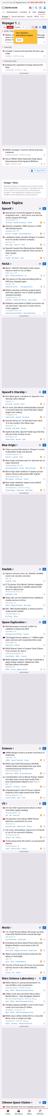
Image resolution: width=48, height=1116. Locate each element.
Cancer (26, 760)
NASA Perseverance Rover (24, 990)
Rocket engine (10, 490)
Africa (7, 605)
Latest (10, 27)
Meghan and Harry (21, 950)
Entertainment (12, 12)
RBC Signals (9, 479)
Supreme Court (10, 826)
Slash (19, 798)
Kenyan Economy (16, 605)
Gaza (7, 961)
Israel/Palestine (20, 961)
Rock (23, 798)
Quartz (26, 479)
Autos (23, 404)
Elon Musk (15, 258)
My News (19, 1114)
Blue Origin (9, 245)
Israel (12, 961)
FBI (10, 815)
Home (7, 1114)
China (23, 245)
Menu (29, 1114)
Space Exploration (18, 16)
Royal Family (32, 950)
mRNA (7, 760)
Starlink (15, 234)
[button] (23, 27)
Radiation (8, 787)
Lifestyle (23, 12)
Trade (7, 849)
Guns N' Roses (10, 798)
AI (30, 12)
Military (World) (22, 669)
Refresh (40, 1114)
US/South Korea (10, 939)
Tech (34, 12)
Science (41, 12)
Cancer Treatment (17, 760)
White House (21, 826)
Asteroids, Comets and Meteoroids (12, 287)
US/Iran (7, 837)
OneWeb (8, 581)
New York (16, 815)
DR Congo (27, 605)
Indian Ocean (9, 417)
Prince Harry (9, 950)
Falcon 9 (8, 234)
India (22, 258)
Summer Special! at (22, 2)
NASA (36, 16)
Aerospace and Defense (28, 287)
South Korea (22, 939)
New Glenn (29, 490)
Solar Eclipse (32, 300)
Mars (7, 275)
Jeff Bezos (18, 479)
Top (4, 27)
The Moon (8, 222)
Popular (17, 27)
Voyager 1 (6, 16)
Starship (8, 428)
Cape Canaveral (30, 468)
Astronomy (20, 490)
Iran (13, 837)
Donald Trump (15, 849)
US (26, 275)
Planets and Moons (20, 222)
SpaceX (29, 16)
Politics (29, 826)
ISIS (6, 815)
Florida (21, 468)
